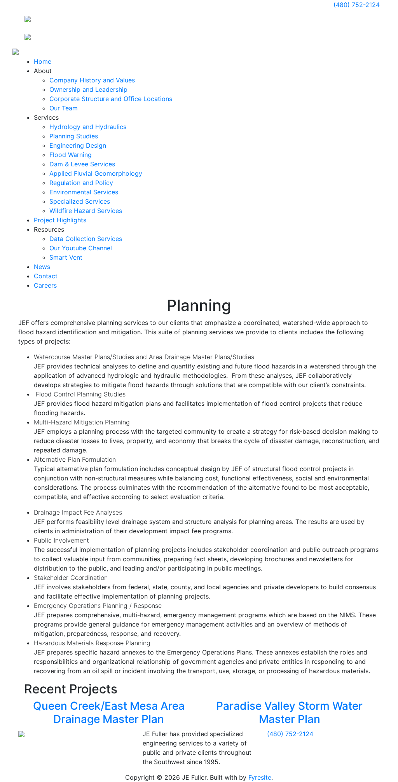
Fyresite (259, 777)
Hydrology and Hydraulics (87, 127)
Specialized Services (79, 201)
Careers (45, 285)
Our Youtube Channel (80, 248)
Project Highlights (60, 220)
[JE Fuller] (27, 18)
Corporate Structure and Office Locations (110, 99)
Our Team (63, 108)
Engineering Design (77, 145)
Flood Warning (70, 155)
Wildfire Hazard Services (85, 211)
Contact (46, 276)
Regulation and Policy (81, 183)
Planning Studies (73, 136)
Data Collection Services (85, 239)
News (42, 267)
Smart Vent (65, 257)
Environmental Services (83, 192)
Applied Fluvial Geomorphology (95, 173)
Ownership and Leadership (88, 89)
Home (42, 61)
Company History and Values (92, 80)
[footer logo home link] (21, 734)
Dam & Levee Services (82, 164)
